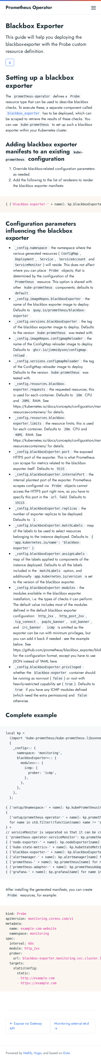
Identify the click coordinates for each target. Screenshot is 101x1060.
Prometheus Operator (29, 7)
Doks (66, 1053)
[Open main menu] (93, 7)
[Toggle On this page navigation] (10, 62)
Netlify (27, 1053)
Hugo (37, 1053)
